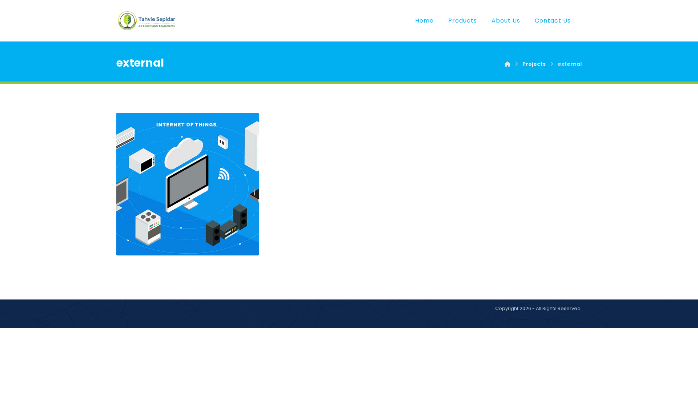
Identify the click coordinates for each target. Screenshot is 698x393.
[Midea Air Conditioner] (147, 21)
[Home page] (507, 64)
